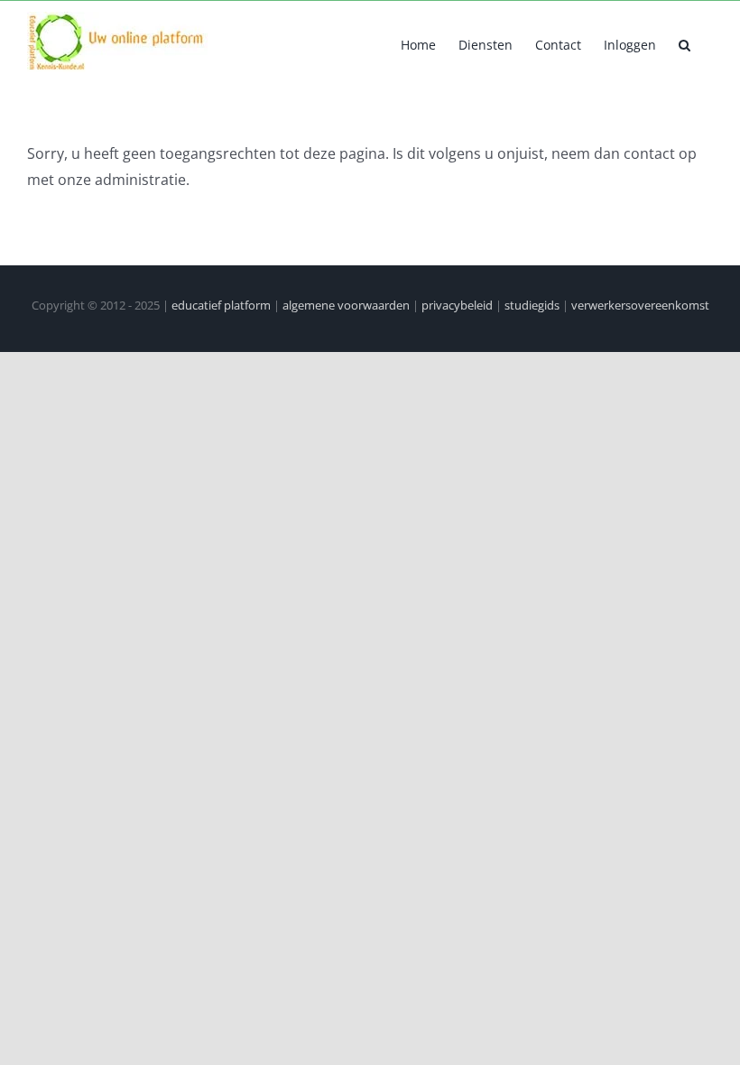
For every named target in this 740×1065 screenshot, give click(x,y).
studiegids (532, 305)
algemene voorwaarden (346, 305)
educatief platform (221, 305)
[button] (684, 43)
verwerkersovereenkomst (640, 305)
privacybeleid (457, 305)
